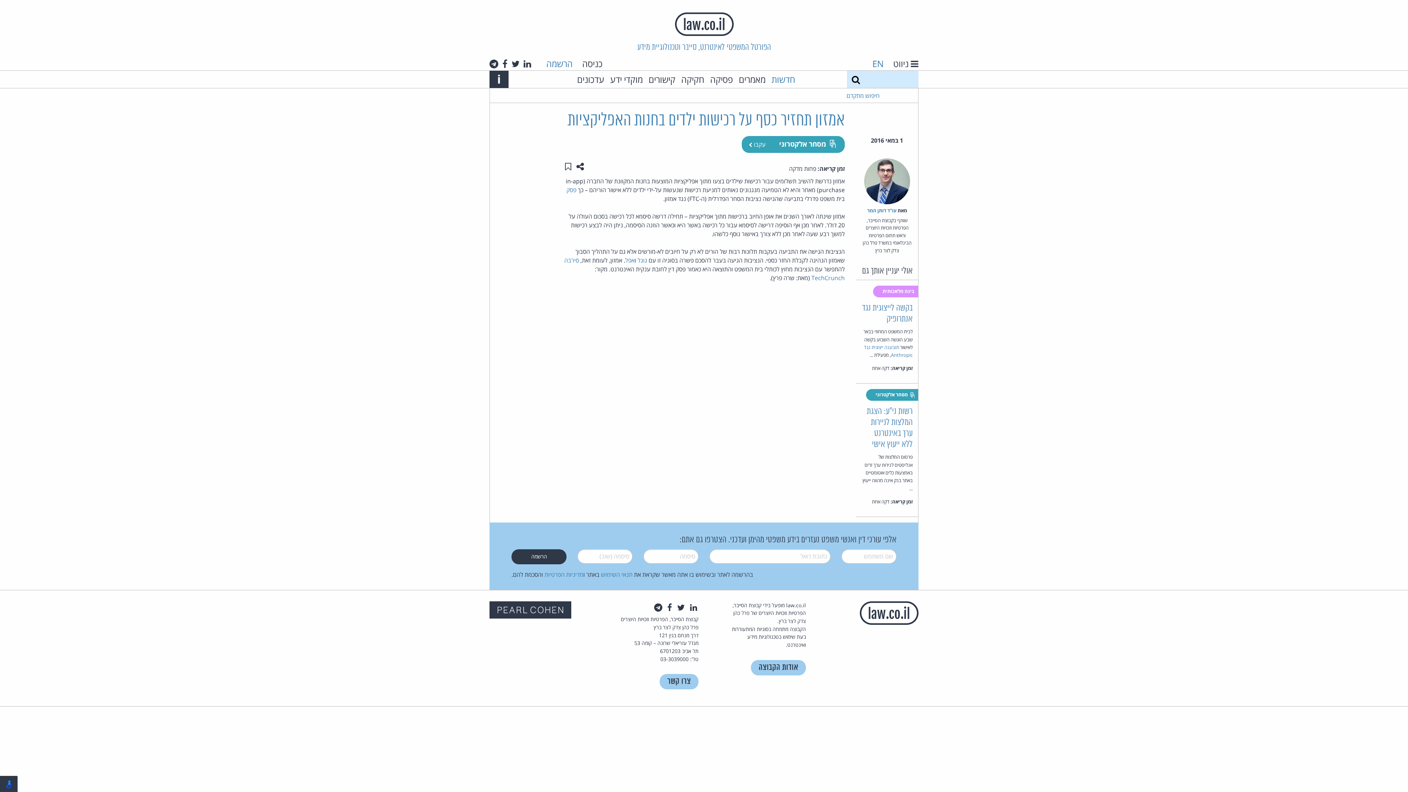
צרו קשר (679, 681)
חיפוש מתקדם (863, 96)
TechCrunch (828, 278)
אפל (630, 260)
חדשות (783, 79)
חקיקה (692, 79)
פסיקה (721, 79)
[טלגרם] (493, 63)
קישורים (662, 79)
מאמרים (752, 79)
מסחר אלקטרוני (802, 144)
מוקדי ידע (626, 79)
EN (878, 64)
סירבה (571, 260)
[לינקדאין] (527, 63)
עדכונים (590, 79)
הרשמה (559, 64)
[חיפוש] (856, 79)
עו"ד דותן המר (881, 210)
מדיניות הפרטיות (563, 575)
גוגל (642, 260)
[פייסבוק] (504, 63)
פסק (571, 190)
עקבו (759, 144)
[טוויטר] (515, 63)
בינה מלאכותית (899, 291)
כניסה (592, 64)
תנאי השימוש (616, 575)
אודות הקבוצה (778, 667)
